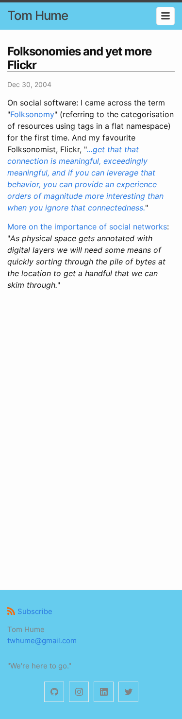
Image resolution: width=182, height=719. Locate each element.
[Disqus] (91, 438)
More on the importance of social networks (87, 226)
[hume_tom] (79, 692)
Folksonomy (32, 114)
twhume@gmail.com (42, 640)
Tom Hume (37, 15)
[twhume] (54, 692)
